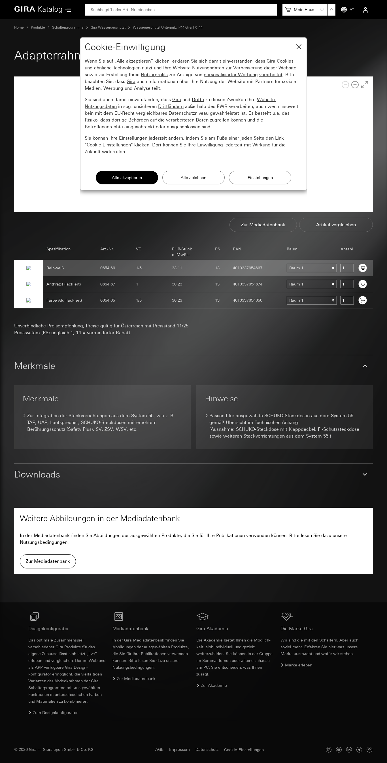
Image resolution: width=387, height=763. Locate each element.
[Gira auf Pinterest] (369, 749)
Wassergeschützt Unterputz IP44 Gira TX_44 (168, 27)
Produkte (38, 27)
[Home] (38, 9)
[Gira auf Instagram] (328, 749)
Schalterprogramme (68, 27)
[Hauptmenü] (66, 9)
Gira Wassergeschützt (108, 27)
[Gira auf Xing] (359, 749)
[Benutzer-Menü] (365, 9)
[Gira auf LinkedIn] (349, 749)
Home (19, 27)
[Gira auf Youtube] (338, 749)
